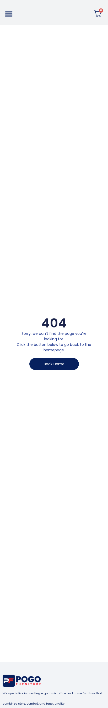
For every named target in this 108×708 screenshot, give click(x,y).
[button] (9, 14)
